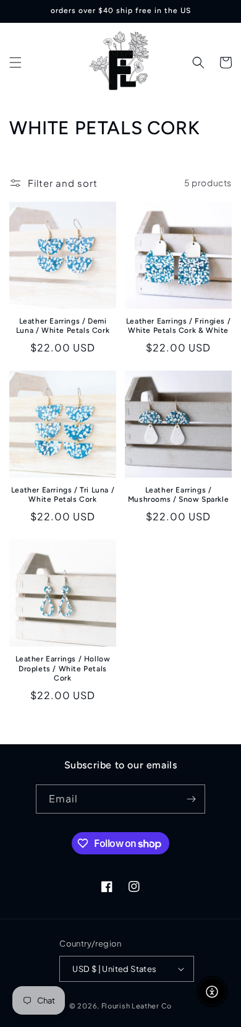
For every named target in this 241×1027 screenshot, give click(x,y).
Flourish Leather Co (136, 1006)
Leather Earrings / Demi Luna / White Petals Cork (62, 326)
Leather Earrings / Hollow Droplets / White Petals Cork (63, 668)
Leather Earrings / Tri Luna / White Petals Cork (62, 495)
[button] (15, 62)
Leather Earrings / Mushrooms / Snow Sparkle (178, 495)
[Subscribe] (191, 799)
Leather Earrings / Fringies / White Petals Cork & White (178, 326)
